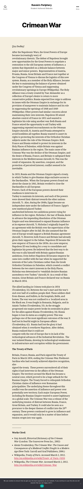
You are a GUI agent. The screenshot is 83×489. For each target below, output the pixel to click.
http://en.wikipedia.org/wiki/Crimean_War (35, 465)
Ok (42, 486)
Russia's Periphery (41, 5)
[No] (80, 484)
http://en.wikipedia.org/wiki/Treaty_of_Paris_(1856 (39, 458)
